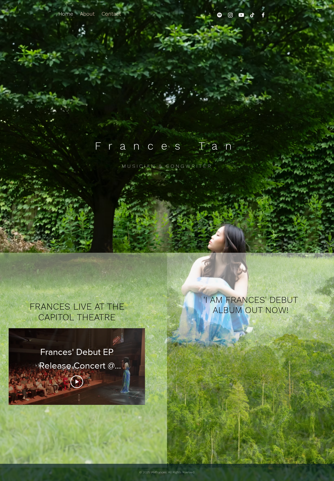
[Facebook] (263, 15)
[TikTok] (252, 15)
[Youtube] (241, 15)
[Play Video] (76, 381)
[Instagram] (230, 15)
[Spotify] (219, 15)
